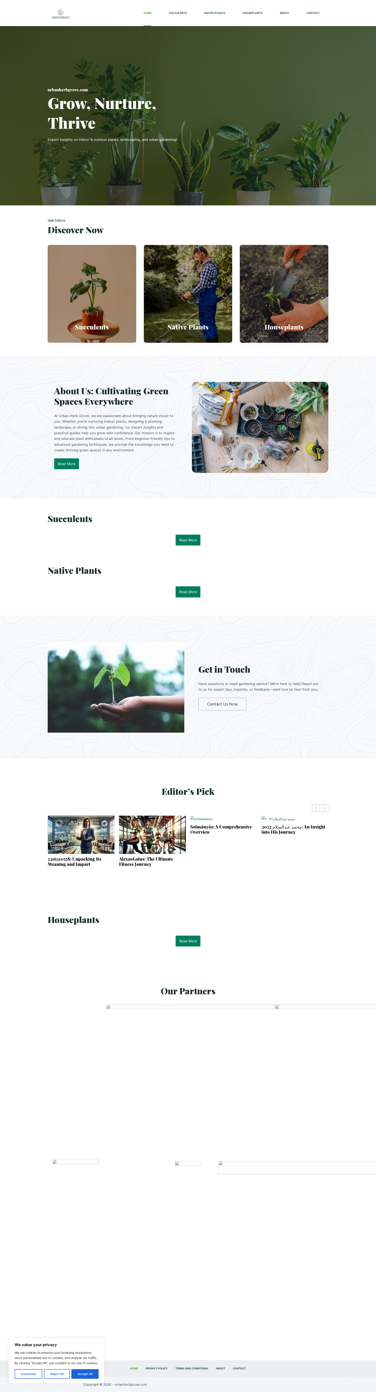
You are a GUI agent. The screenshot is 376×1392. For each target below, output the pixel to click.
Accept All (85, 1374)
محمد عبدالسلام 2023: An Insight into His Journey (222, 829)
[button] (324, 808)
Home (147, 13)
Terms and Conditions (191, 1368)
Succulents (178, 13)
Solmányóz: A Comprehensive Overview (150, 829)
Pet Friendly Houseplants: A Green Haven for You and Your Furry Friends (293, 863)
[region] (56, 1360)
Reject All (57, 1374)
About (284, 13)
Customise (28, 1374)
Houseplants (252, 13)
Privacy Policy (157, 1368)
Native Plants (214, 13)
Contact (313, 13)
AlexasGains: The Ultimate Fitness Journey (75, 861)
